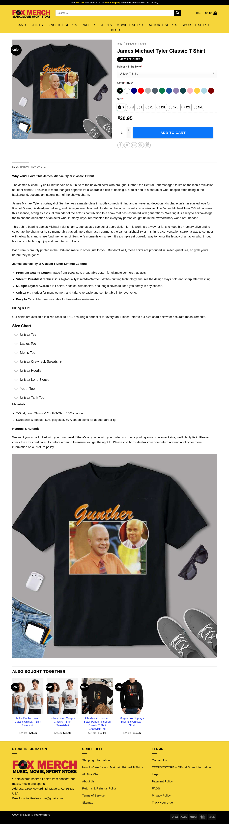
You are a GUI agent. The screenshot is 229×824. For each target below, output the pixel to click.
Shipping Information (96, 760)
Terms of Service (93, 795)
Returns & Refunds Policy (99, 788)
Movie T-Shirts (131, 25)
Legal (155, 774)
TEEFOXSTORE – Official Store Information (181, 767)
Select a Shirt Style (129, 66)
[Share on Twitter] (127, 145)
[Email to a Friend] (134, 145)
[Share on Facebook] (120, 145)
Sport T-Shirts (196, 25)
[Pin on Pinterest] (141, 145)
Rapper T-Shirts (97, 25)
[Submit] (177, 13)
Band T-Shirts (29, 25)
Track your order (163, 802)
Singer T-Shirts (62, 25)
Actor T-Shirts (163, 25)
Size (120, 99)
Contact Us (159, 760)
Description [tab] (20, 166)
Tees (119, 43)
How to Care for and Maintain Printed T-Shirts (112, 767)
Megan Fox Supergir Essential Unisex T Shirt (132, 722)
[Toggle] (16, 335)
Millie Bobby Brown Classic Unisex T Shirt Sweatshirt (28, 722)
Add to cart (173, 133)
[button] (206, 13)
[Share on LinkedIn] (148, 145)
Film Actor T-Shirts (136, 43)
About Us (88, 781)
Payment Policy (162, 781)
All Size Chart (91, 774)
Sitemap (87, 802)
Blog (115, 30)
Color (121, 82)
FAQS (156, 788)
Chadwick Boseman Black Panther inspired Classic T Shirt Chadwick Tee (97, 723)
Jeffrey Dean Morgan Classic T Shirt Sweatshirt (62, 722)
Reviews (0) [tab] (38, 166)
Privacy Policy (161, 795)
